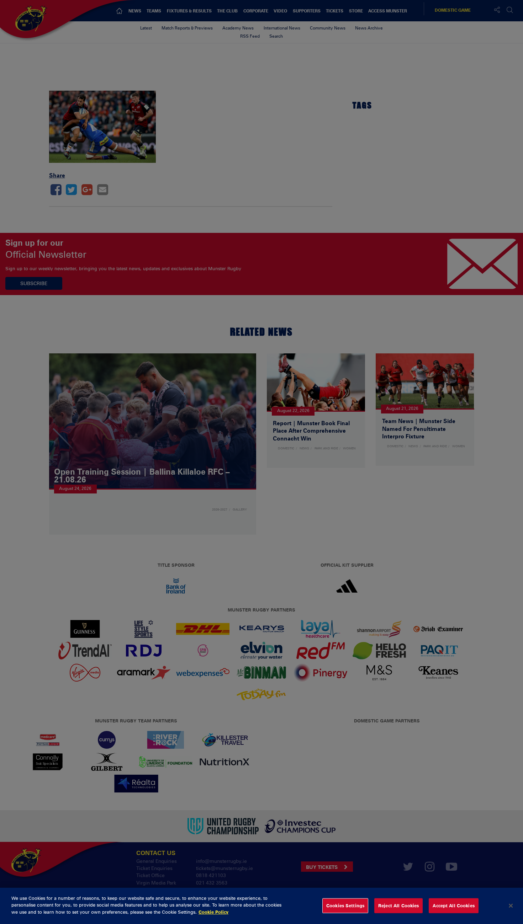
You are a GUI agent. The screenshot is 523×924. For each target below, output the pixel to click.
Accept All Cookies (453, 905)
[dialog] (261, 906)
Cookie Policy (213, 912)
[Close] (511, 906)
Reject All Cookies (398, 905)
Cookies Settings (345, 905)
